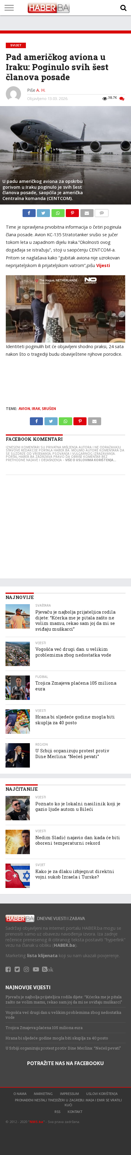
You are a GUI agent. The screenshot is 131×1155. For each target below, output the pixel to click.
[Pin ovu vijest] (73, 211)
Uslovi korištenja (102, 1093)
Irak (36, 409)
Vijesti (103, 265)
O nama (20, 1093)
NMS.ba (36, 1121)
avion (24, 409)
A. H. (40, 90)
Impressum (69, 1093)
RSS (57, 1111)
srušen (49, 409)
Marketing (43, 1093)
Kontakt (75, 1111)
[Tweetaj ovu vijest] (44, 211)
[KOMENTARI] (102, 211)
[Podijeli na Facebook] (30, 211)
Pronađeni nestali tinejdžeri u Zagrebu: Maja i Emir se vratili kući (68, 1102)
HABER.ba (64, 945)
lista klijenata (42, 955)
